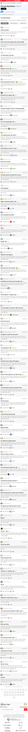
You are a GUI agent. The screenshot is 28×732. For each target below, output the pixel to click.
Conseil (3, 677)
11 (7, 689)
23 (10, 689)
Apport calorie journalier (7, 201)
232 (10, 692)
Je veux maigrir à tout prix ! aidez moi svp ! (12, 308)
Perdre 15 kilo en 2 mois (7, 454)
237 (23, 692)
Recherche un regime (6, 95)
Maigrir (2, 241)
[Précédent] (2, 690)
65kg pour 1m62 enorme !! (8, 597)
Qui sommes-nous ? (7, 714)
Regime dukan (4, 427)
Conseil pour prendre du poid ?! (9, 480)
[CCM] (7, 722)
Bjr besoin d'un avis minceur (8, 268)
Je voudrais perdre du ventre (8, 135)
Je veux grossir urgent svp (8, 467)
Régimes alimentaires (22, 20)
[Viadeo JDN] (20, 728)
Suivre (4, 8)
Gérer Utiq (22, 715)
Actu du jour (4, 707)
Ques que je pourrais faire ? (8, 82)
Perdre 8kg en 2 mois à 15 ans (9, 148)
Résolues (24, 23)
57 (12, 689)
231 (7, 692)
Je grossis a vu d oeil (6, 651)
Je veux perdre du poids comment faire (11, 387)
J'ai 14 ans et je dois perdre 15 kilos (10, 611)
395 (14, 697)
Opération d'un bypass (7, 254)
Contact (13, 714)
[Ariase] (7, 730)
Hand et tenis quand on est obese (10, 374)
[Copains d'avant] (7, 728)
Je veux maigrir (12, 20)
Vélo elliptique (4, 188)
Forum (4, 2)
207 (20, 689)
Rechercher (23, 17)
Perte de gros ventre (6, 637)
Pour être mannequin (6, 121)
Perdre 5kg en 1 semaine (7, 294)
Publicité (17, 714)
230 (5, 692)
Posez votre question (10, 12)
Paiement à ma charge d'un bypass (10, 361)
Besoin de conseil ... (6, 161)
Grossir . (3, 531)
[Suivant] (26, 690)
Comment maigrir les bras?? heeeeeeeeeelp (12, 108)
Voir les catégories (4, 14)
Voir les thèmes (10, 14)
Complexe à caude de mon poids (9, 334)
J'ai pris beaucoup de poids (8, 414)
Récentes (5, 23)
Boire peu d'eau (5, 624)
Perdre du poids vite (6, 557)
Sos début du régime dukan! (8, 441)
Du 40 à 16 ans (4, 664)
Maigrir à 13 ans (5, 68)
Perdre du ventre (5, 321)
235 (18, 692)
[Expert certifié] (13, 208)
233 (12, 692)
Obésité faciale (5, 30)
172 (18, 689)
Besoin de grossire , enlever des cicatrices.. (12, 492)
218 (23, 689)
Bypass (3, 518)
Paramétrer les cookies (16, 715)
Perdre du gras (5, 401)
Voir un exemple (23, 707)
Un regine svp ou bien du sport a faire (11, 506)
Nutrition (20, 2)
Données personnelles (7, 715)
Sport (2, 228)
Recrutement (21, 714)
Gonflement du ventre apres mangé (10, 281)
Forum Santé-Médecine (12, 2)
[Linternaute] (7, 725)
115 (15, 689)
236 (20, 692)
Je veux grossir (4, 20)
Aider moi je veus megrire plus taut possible (12, 42)
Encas (2, 584)
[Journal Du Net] (20, 722)
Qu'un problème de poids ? (8, 215)
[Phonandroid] (20, 730)
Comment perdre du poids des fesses (11, 175)
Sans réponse (14, 23)
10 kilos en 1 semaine (6, 571)
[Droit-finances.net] (20, 725)
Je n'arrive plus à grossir (7, 55)
